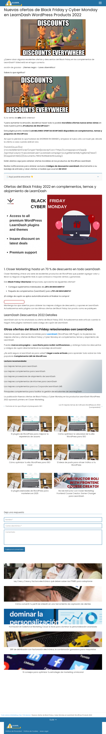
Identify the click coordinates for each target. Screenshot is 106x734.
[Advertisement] (53, 693)
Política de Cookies (31, 731)
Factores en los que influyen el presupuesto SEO (24, 406)
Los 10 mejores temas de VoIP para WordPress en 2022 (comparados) (79, 406)
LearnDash (52, 334)
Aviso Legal (44, 731)
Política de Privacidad (14, 731)
